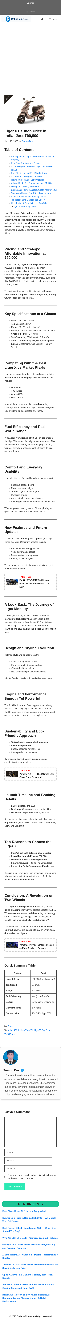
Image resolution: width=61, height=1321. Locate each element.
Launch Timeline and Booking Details (29, 196)
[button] (42, 19)
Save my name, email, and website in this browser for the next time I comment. (32, 1177)
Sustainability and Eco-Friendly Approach (31, 193)
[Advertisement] (30, 55)
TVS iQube (9, 1034)
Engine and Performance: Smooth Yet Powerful (34, 190)
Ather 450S (13, 1030)
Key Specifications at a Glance (26, 163)
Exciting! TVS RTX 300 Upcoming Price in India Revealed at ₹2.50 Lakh (35, 583)
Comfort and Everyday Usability (26, 176)
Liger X (37, 1030)
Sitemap (30, 3)
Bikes (10, 1026)
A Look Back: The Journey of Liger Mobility (31, 183)
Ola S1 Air (47, 1030)
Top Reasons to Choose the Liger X (28, 199)
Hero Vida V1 (26, 1030)
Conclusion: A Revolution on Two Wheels (30, 203)
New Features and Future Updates (27, 179)
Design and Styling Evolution (25, 186)
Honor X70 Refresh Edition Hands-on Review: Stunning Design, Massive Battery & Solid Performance (26, 1298)
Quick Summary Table (25, 206)
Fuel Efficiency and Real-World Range (29, 173)
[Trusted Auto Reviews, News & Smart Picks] (16, 19)
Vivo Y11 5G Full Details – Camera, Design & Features (30, 1238)
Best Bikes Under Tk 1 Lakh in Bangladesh (24, 1211)
